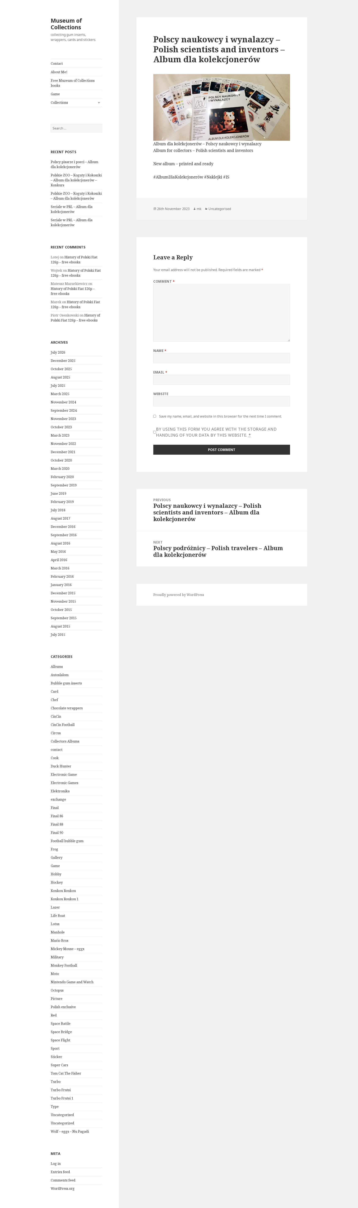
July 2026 (58, 352)
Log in (56, 1163)
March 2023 (60, 435)
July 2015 (58, 634)
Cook (55, 758)
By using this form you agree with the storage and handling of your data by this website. (216, 432)
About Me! (59, 72)
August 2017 (60, 518)
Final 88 (57, 824)
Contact (57, 63)
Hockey (57, 882)
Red (54, 1015)
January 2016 (61, 585)
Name (160, 350)
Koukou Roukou (63, 890)
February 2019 (62, 502)
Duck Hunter (61, 766)
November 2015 (63, 601)
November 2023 (63, 419)
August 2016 (60, 543)
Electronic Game (64, 774)
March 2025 (60, 394)
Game (55, 94)
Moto (55, 973)
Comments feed (63, 1180)
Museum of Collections (66, 24)
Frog (54, 849)
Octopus (57, 990)
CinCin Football (63, 724)
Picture (56, 998)
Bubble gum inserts (66, 683)
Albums (57, 666)
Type (55, 1106)
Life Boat (58, 915)
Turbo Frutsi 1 (62, 1098)
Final (55, 807)
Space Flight (60, 1040)
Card (54, 691)
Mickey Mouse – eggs (67, 949)
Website (160, 394)
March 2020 (60, 468)
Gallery (56, 857)
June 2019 (58, 493)
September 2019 (64, 485)
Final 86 (57, 816)
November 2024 (63, 402)
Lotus (55, 924)
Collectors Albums (65, 741)
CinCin (56, 716)
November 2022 (63, 443)
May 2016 (58, 551)
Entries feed (60, 1172)
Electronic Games (64, 782)
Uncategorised (62, 1115)
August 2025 (60, 377)
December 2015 (63, 593)
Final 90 (57, 832)
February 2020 (62, 477)
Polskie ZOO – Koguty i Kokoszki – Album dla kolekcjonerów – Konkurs (76, 180)
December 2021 (63, 452)
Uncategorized (62, 1123)
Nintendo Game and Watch (72, 982)
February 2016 (62, 576)
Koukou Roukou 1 (65, 899)
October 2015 (61, 609)
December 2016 (63, 526)
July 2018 (58, 510)
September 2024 (64, 410)
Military (57, 957)
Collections (59, 102)
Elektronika (60, 791)
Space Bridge (61, 1032)
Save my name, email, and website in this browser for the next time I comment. (220, 416)
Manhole (58, 932)
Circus (56, 733)
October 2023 (61, 427)
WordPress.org (63, 1188)
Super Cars (59, 1065)
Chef (54, 699)
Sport (55, 1048)
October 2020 (61, 460)
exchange (58, 799)
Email (160, 372)
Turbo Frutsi (61, 1090)
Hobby (56, 874)
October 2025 (61, 369)
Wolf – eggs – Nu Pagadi (70, 1131)
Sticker (56, 1056)
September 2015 (64, 618)
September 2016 (64, 535)
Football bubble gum (67, 841)
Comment (164, 281)
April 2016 (59, 560)
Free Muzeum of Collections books (73, 83)
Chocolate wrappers (67, 708)
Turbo (55, 1081)
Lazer (55, 907)
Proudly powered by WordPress (178, 594)
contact (56, 749)
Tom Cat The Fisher (66, 1073)
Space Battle (60, 1023)
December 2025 (63, 360)
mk (199, 208)
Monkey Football (64, 965)
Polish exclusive (63, 1007)
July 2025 (58, 385)
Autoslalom (60, 675)
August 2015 (60, 626)
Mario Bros (59, 940)
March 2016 (60, 568)
